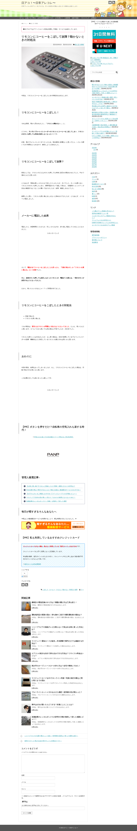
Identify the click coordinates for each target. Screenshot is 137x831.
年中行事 (95, 186)
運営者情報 (95, 235)
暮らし (94, 194)
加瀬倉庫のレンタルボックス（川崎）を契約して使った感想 (46, 501)
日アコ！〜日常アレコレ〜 (38, 2)
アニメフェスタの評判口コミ (101, 220)
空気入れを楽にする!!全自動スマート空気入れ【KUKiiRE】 (54, 437)
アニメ (94, 179)
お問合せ (93, 18)
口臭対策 (67, 18)
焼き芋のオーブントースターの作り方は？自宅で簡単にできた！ (56, 666)
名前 (22, 775)
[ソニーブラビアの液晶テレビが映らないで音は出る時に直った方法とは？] (26, 631)
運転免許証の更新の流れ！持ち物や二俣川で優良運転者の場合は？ (57, 615)
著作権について (97, 240)
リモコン (59, 589)
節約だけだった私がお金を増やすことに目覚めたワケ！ (43, 741)
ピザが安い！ (59, 18)
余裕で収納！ (76, 18)
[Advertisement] (53, 248)
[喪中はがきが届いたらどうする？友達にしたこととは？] (26, 708)
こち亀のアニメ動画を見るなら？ (103, 211)
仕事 (93, 181)
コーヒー (52, 589)
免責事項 (95, 242)
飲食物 (94, 201)
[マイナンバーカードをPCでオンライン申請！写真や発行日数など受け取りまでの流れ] (26, 682)
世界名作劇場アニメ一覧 (100, 213)
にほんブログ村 (95, 61)
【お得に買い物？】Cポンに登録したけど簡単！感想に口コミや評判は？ (50, 486)
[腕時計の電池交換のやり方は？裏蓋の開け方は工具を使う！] (26, 606)
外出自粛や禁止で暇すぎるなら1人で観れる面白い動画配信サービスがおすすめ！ (53, 490)
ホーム (22, 18)
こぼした (45, 589)
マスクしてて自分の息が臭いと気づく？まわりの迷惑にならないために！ (50, 497)
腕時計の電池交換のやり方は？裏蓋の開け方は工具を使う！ (54, 602)
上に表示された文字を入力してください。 (35, 805)
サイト (23, 789)
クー (82, 589)
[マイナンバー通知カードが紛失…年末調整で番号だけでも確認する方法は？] (26, 644)
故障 (75, 589)
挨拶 (93, 191)
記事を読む (35, 607)
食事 (93, 198)
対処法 (71, 589)
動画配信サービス (98, 184)
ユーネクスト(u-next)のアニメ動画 (103, 225)
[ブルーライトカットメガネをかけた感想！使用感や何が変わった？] (26, 696)
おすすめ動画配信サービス (45, 18)
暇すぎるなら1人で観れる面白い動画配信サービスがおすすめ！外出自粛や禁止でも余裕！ (105, 86)
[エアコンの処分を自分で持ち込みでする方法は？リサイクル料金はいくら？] (26, 657)
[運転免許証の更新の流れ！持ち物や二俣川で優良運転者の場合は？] (26, 618)
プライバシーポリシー (99, 237)
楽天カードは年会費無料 (33, 564)
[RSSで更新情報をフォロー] (113, 2)
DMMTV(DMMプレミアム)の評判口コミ (105, 222)
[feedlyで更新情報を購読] (110, 2)
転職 (93, 196)
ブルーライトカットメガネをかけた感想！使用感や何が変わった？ (57, 692)
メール (23, 782)
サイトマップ (85, 18)
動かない (65, 589)
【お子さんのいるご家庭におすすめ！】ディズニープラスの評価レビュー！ (51, 493)
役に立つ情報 (79, 44)
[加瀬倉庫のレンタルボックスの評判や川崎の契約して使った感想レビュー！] (26, 720)
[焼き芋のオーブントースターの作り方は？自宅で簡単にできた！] (26, 669)
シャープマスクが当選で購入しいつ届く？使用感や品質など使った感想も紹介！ (51, 736)
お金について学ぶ (30, 18)
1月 (94, 149)
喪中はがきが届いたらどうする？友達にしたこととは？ (53, 704)
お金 (93, 177)
